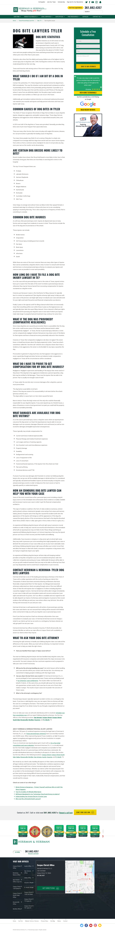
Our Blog (85, 16)
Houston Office (28, 882)
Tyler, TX (39, 20)
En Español (42, 2)
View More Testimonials (88, 92)
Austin (44, 757)
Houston (49, 757)
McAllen (30, 757)
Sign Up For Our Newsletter (75, 2)
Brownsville (24, 757)
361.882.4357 (93, 7)
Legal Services (46, 16)
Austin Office (27, 866)
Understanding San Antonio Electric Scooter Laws (31, 796)
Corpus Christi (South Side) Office (17, 895)
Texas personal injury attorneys (36, 733)
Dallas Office (27, 878)
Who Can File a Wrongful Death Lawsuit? (28, 799)
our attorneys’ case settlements (28, 680)
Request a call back (66, 812)
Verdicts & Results (30, 16)
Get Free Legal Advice (75, 7)
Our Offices (59, 16)
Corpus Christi (46, 755)
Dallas (18, 757)
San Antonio (38, 717)
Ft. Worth (58, 757)
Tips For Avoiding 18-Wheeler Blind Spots (28, 792)
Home (14, 20)
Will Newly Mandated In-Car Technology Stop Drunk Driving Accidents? (38, 794)
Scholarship (61, 2)
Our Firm (16, 16)
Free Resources (73, 16)
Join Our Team (51, 2)
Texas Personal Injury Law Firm (26, 20)
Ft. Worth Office (28, 887)
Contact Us (96, 16)
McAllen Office (17, 909)
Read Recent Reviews (88, 109)
